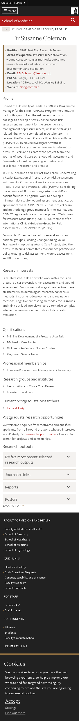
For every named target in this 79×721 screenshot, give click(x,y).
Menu (12, 11)
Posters (11, 499)
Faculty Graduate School (19, 638)
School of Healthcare (17, 539)
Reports (11, 487)
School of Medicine (17, 20)
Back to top (11, 506)
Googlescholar (29, 87)
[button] (73, 21)
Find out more (15, 712)
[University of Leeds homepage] (74, 10)
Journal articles (17, 474)
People (48, 29)
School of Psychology (17, 550)
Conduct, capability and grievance (25, 577)
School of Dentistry (16, 534)
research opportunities (41, 434)
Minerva (10, 627)
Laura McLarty (16, 408)
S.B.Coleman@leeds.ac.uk (33, 73)
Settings (10, 707)
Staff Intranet (13, 610)
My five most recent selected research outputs (28, 459)
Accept (12, 701)
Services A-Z (12, 605)
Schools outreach (15, 588)
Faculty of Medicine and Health (23, 529)
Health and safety (15, 567)
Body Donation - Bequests (20, 572)
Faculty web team (15, 582)
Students (10, 632)
